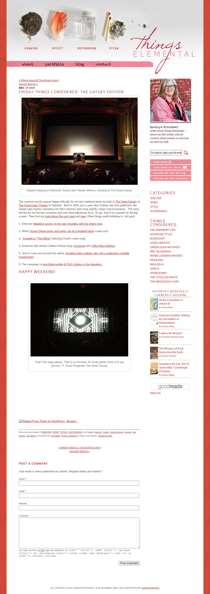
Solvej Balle (167, 307)
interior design (116, 432)
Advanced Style (161, 234)
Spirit (55, 432)
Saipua (154, 268)
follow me (155, 393)
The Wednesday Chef (164, 281)
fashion (98, 432)
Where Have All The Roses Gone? (39, 80)
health (106, 432)
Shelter (46, 432)
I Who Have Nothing (103, 245)
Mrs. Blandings (160, 251)
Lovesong (79, 245)
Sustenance (75, 432)
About (27, 64)
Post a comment (69, 436)
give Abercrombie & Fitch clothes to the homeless (72, 264)
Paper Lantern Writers (166, 255)
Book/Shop (157, 238)
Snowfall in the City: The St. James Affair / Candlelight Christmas (174, 368)
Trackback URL (105, 436)
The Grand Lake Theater (33, 205)
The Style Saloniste (164, 277)
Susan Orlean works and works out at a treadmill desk (62, 231)
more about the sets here (60, 216)
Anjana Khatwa (169, 356)
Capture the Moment (170, 333)
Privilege (156, 260)
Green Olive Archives (165, 247)
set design (31, 436)
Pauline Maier (168, 326)
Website (23, 503)
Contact (103, 64)
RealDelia (157, 264)
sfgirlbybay (158, 273)
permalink (55, 436)
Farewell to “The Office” (37, 238)
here (83, 216)
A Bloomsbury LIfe (162, 230)
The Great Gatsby (126, 201)
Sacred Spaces (28, 84)
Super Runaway (151, 588)
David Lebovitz (160, 242)
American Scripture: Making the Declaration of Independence (174, 319)
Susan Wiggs (168, 375)
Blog (80, 64)
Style (63, 432)
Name (22, 479)
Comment (24, 516)
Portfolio (54, 64)
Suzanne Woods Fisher (173, 337)
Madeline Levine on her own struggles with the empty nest (67, 223)
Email (21, 491)
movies (128, 432)
